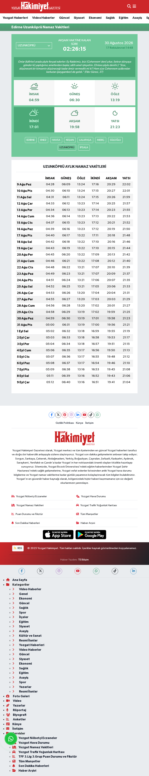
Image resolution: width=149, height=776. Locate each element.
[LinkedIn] (78, 415)
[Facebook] (52, 415)
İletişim (89, 423)
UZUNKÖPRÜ (66, 147)
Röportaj (19, 710)
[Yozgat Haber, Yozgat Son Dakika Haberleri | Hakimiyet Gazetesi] (35, 6)
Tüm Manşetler (89, 514)
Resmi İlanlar (28, 640)
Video (16, 700)
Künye (79, 423)
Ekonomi (95, 18)
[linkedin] (133, 571)
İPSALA (84, 147)
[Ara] (129, 6)
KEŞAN (70, 140)
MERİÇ (100, 140)
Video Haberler (43, 18)
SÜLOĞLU (115, 140)
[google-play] (91, 534)
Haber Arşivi (88, 523)
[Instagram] (71, 415)
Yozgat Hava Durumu (93, 496)
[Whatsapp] (97, 415)
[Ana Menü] (134, 6)
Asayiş (137, 18)
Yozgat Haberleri (15, 18)
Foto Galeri (20, 696)
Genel (23, 593)
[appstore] (58, 534)
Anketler (19, 719)
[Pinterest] (65, 415)
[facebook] (22, 571)
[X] (58, 415)
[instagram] (59, 571)
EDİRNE (31, 140)
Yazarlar (25, 686)
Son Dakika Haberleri (27, 523)
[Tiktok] (91, 415)
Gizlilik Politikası (65, 423)
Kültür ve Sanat (30, 635)
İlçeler (23, 617)
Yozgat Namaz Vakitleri (30, 505)
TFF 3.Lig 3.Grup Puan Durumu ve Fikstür (48, 756)
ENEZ (43, 140)
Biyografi (19, 714)
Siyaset (79, 18)
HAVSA (56, 140)
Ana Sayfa (19, 579)
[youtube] (77, 571)
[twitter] (40, 571)
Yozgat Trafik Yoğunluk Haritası (98, 505)
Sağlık (110, 18)
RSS (19, 548)
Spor (22, 612)
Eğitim (123, 18)
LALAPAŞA (85, 140)
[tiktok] (115, 571)
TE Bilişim (83, 559)
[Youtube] (84, 415)
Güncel (64, 18)
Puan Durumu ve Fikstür (29, 514)
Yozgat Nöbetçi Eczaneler (31, 496)
